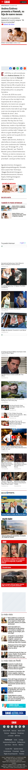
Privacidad (16, 751)
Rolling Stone (21, 742)
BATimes (17, 735)
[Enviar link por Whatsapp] (17, 68)
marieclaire (14, 519)
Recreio (15, 745)
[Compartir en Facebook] (10, 68)
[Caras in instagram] (4, 726)
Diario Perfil (6, 731)
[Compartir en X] (14, 68)
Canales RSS (8, 749)
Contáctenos (7, 751)
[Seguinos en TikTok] (16, 726)
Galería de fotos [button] (9, 24)
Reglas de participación (11, 754)
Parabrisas (21, 733)
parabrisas (14, 567)
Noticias (14, 731)
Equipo (22, 751)
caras (14, 542)
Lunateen (10, 735)
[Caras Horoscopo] (14, 714)
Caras (15, 740)
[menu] (2, 2)
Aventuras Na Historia (9, 742)
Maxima (21, 745)
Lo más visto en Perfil (11, 660)
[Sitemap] (24, 726)
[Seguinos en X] (12, 726)
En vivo (24, 2)
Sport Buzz (8, 745)
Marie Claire (21, 731)
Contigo (21, 740)
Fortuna (6, 733)
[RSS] (20, 726)
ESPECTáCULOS (5, 5)
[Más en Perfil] (10, 493)
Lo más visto (7, 614)
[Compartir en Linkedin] (21, 68)
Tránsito (21, 754)
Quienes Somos (18, 749)
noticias (14, 497)
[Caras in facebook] (8, 726)
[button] (14, 36)
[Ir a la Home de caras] (7, 2)
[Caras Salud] (14, 707)
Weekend (13, 733)
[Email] (25, 68)
